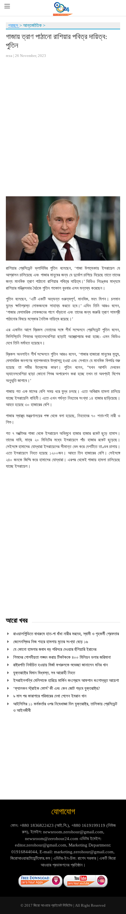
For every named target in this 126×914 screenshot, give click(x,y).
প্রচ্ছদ (13, 25)
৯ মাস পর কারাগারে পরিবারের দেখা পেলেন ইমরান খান (49, 696)
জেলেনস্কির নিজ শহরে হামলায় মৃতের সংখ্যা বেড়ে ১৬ (50, 641)
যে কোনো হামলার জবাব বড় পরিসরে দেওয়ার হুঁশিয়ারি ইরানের (54, 649)
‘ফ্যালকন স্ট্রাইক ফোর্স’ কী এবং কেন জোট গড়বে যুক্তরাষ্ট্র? (56, 688)
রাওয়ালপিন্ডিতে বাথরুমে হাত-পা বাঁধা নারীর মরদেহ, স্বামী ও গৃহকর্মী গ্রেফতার (66, 633)
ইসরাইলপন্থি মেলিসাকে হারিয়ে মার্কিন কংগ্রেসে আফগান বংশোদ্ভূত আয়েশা (66, 680)
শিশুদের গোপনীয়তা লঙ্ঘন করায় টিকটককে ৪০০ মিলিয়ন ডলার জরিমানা (62, 657)
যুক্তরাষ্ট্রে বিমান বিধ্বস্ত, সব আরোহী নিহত (44, 672)
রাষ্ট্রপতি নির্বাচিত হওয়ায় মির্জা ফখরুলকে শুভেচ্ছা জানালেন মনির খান (60, 665)
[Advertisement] (63, 127)
